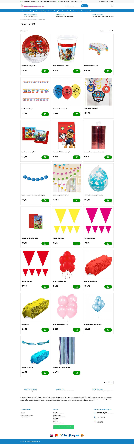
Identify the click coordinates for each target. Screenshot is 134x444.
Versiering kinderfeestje (31, 19)
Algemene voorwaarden (27, 415)
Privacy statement (25, 417)
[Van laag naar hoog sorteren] (113, 31)
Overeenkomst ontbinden (63, 427)
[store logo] (32, 5)
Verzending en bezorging (59, 417)
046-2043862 (100, 422)
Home (22, 19)
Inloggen (55, 412)
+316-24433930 (101, 417)
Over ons (23, 414)
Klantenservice (57, 415)
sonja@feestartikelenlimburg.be (105, 414)
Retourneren (56, 418)
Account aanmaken (58, 414)
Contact (111, 1)
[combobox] (77, 6)
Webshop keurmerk (58, 423)
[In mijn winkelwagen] (45, 71)
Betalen (55, 420)
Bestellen (55, 421)
